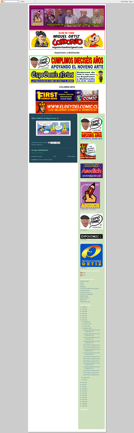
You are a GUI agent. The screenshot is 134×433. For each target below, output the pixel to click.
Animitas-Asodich (84, 281)
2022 (83, 315)
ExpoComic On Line (85, 292)
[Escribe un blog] (53, 143)
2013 (83, 395)
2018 (83, 384)
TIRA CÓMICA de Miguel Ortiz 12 (91, 347)
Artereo (82, 283)
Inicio (54, 156)
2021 (83, 317)
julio (84, 379)
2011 (83, 399)
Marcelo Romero (84, 297)
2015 (83, 390)
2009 (83, 403)
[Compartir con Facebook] (57, 143)
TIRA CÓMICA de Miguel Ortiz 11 (91, 356)
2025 (83, 309)
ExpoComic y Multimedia (86, 294)
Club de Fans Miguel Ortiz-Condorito (89, 288)
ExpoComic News (84, 290)
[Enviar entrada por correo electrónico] (48, 142)
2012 (83, 397)
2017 (83, 386)
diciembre (86, 321)
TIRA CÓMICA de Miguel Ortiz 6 (91, 374)
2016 (83, 388)
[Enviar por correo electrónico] (51, 143)
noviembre (86, 323)
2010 (83, 401)
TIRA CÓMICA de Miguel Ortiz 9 (91, 361)
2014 (83, 393)
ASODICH (83, 275)
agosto (85, 377)
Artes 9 (82, 284)
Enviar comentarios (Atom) (45, 159)
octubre (85, 326)
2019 (83, 382)
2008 (83, 406)
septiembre (86, 328)
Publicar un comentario (37, 152)
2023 (83, 313)
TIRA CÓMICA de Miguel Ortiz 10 (91, 358)
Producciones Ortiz (85, 301)
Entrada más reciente (36, 156)
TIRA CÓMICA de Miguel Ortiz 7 (91, 372)
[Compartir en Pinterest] (59, 143)
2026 (83, 307)
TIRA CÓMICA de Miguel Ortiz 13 (91, 345)
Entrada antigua (71, 156)
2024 (83, 311)
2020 (83, 320)
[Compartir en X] (55, 143)
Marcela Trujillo (84, 296)
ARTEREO (83, 272)
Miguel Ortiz (39, 144)
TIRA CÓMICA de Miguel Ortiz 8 (91, 370)
